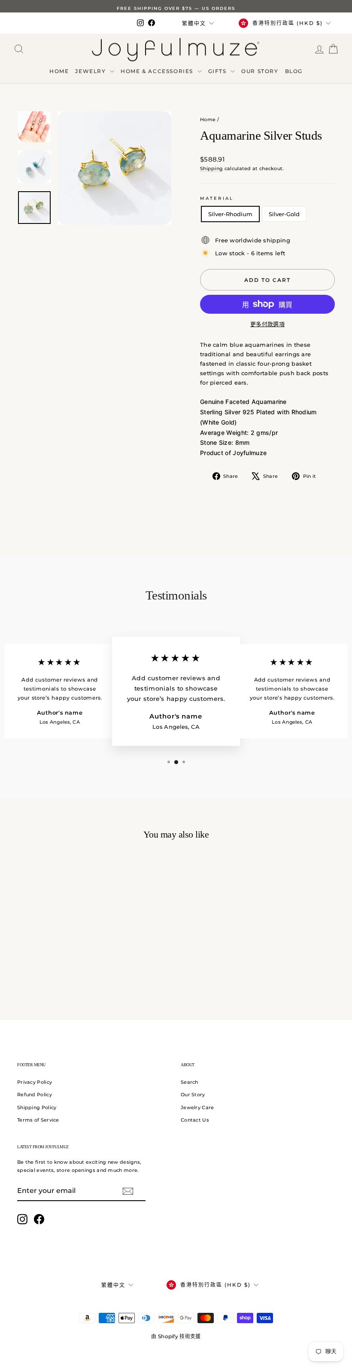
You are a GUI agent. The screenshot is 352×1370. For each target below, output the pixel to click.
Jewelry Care (197, 1107)
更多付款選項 (267, 324)
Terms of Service (38, 1120)
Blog (294, 71)
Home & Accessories (158, 71)
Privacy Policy (34, 1082)
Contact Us (195, 1120)
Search (189, 1082)
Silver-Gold (284, 214)
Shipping (211, 168)
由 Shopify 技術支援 (175, 1336)
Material (217, 198)
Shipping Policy (37, 1107)
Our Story (259, 71)
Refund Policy (34, 1095)
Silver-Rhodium (230, 214)
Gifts (218, 71)
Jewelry (91, 71)
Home (59, 71)
